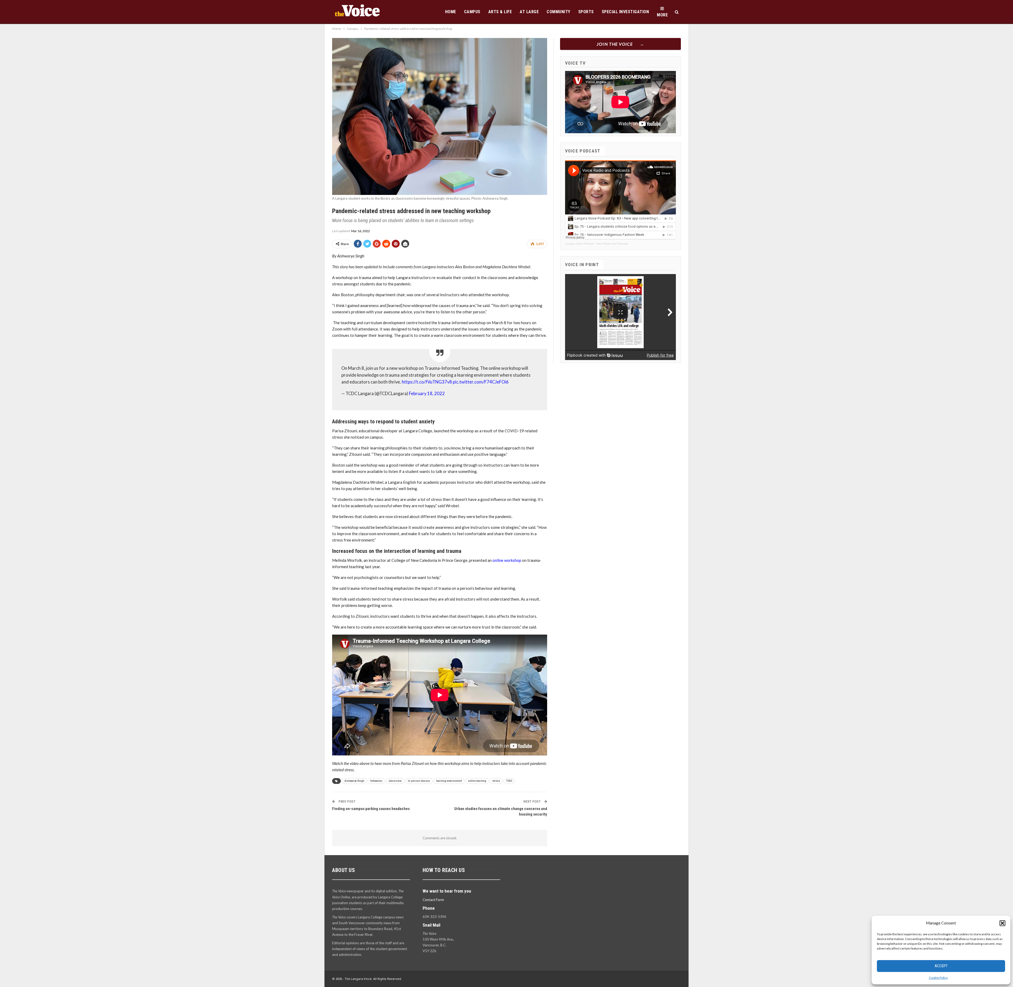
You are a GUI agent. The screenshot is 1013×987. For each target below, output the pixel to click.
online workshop (507, 560)
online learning (477, 780)
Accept (941, 966)
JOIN (615, 43)
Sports (586, 11)
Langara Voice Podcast (579, 243)
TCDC (509, 780)
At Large (529, 11)
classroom (395, 780)
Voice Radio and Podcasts (612, 243)
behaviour (376, 780)
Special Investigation (625, 11)
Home (450, 11)
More (662, 14)
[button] (1002, 923)
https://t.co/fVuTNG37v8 (427, 382)
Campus (472, 11)
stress (496, 780)
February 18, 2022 (427, 393)
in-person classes (419, 780)
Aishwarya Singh (354, 780)
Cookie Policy (938, 978)
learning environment (449, 780)
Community (558, 11)
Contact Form (433, 900)
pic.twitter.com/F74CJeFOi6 (481, 382)
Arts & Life (500, 11)
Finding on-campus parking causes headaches (371, 808)
